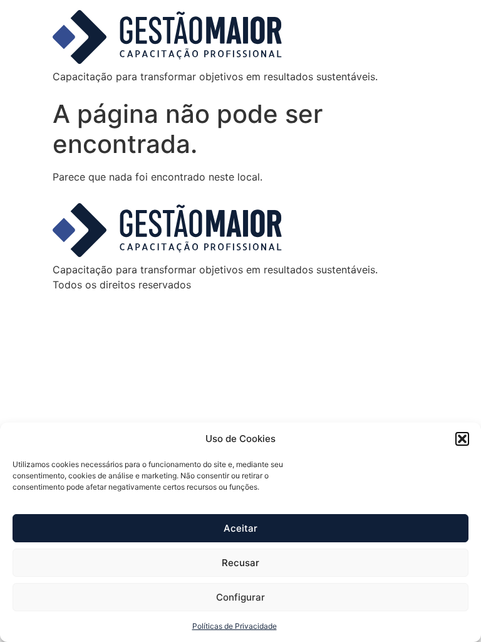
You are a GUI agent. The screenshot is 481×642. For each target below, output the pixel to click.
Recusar (240, 563)
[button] (462, 439)
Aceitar (240, 528)
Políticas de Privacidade (234, 626)
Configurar (240, 597)
